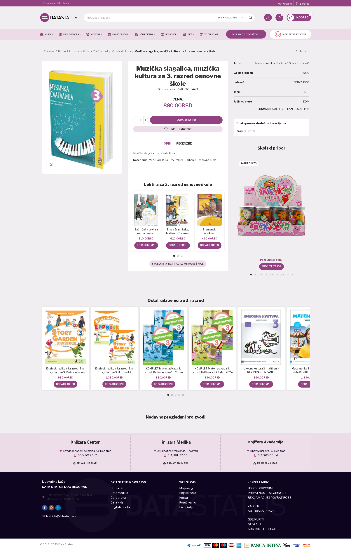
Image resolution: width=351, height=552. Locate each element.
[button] (146, 245)
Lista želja (186, 507)
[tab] (167, 143)
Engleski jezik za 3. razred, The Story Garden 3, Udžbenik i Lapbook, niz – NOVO (114, 372)
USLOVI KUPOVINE (261, 488)
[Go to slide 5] (266, 274)
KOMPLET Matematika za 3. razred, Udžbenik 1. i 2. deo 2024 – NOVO (212, 372)
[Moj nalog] (268, 17)
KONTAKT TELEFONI (262, 529)
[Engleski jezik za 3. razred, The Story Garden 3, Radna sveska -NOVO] (65, 337)
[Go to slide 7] (273, 274)
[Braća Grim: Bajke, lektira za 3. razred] (178, 210)
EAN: (290, 108)
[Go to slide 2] (178, 256)
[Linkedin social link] (58, 508)
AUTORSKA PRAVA (261, 511)
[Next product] (305, 51)
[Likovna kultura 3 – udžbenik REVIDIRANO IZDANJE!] (261, 337)
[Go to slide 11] (288, 274)
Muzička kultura (121, 51)
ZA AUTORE (256, 506)
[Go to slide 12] (292, 274)
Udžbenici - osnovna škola (74, 51)
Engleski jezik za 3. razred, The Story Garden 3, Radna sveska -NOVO (65, 372)
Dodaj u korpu (186, 119)
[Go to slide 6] (269, 274)
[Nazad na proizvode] (300, 51)
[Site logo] (58, 17)
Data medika (119, 493)
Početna (49, 51)
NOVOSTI (254, 524)
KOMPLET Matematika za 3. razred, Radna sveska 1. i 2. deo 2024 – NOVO (163, 372)
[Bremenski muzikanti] (209, 210)
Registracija (187, 493)
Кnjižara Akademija (265, 442)
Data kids (117, 502)
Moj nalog (186, 488)
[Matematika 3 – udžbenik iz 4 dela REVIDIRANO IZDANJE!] (310, 337)
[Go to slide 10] (284, 274)
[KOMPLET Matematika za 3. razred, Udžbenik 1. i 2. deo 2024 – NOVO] (212, 337)
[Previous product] (296, 51)
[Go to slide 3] (181, 256)
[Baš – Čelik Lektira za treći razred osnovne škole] (146, 210)
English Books (120, 507)
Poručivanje (187, 502)
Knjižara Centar (245, 131)
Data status (119, 497)
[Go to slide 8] (277, 274)
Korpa (183, 497)
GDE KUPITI (256, 519)
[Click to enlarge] (51, 164)
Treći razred (100, 51)
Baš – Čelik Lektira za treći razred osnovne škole (146, 233)
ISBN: (260, 108)
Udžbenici (117, 488)
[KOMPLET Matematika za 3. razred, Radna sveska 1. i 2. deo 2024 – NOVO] (163, 337)
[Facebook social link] (45, 508)
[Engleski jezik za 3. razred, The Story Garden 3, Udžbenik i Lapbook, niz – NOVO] (114, 337)
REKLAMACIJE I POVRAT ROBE (269, 497)
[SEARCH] (250, 17)
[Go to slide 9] (281, 274)
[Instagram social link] (51, 508)
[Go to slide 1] (174, 256)
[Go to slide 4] (262, 274)
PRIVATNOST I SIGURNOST (267, 493)
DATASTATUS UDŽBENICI (294, 34)
